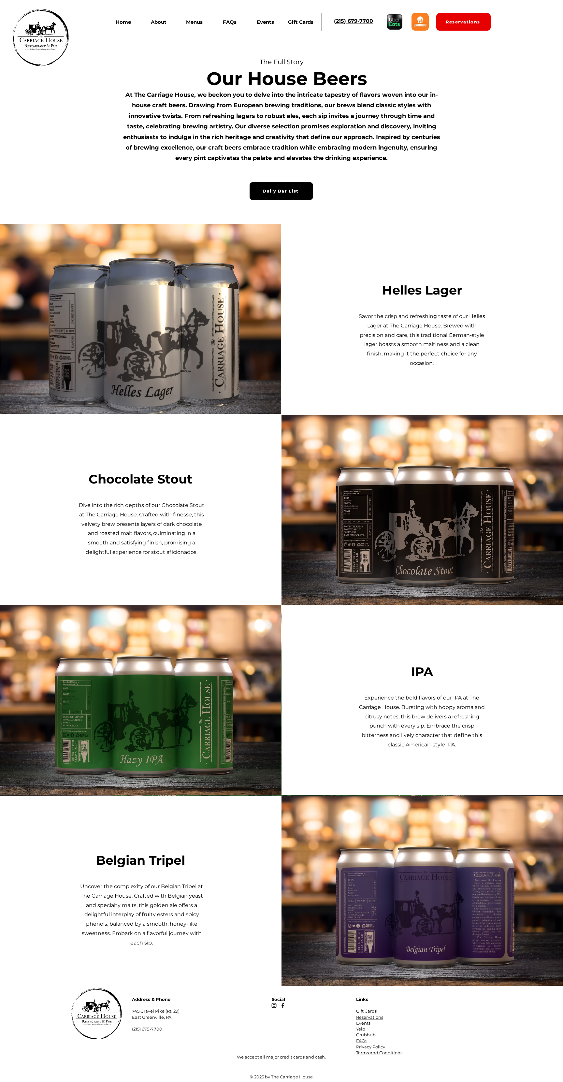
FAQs (361, 1040)
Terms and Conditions (379, 1052)
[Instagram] (274, 1005)
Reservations (369, 1017)
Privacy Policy (370, 1046)
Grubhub (366, 1034)
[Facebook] (283, 1005)
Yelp (360, 1029)
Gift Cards (366, 1011)
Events (363, 1023)
